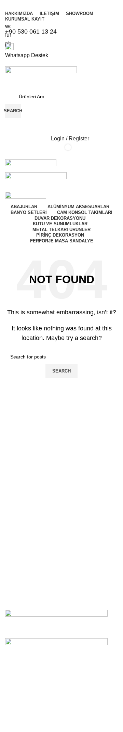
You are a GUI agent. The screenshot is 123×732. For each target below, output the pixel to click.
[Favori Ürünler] (61, 125)
